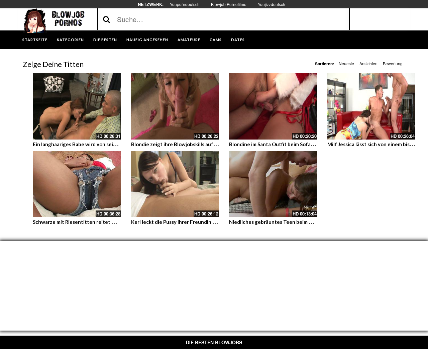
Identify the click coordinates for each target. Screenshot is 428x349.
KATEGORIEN (70, 39)
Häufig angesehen (147, 39)
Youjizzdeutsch (271, 4)
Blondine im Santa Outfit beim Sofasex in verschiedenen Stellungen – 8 (312, 144)
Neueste (346, 63)
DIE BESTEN (105, 39)
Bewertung (393, 63)
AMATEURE (189, 39)
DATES (238, 39)
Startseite (34, 39)
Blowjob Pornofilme (228, 4)
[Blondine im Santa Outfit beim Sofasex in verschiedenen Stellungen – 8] (273, 106)
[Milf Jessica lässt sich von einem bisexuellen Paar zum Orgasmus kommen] (371, 106)
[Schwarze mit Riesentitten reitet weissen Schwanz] (77, 184)
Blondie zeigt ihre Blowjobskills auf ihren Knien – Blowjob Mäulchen (210, 144)
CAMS (216, 39)
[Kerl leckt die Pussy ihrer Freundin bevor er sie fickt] (175, 184)
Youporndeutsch (185, 4)
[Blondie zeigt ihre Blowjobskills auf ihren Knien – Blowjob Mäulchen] (175, 106)
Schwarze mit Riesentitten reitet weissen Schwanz (92, 222)
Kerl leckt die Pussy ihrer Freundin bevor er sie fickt (191, 222)
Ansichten (368, 63)
